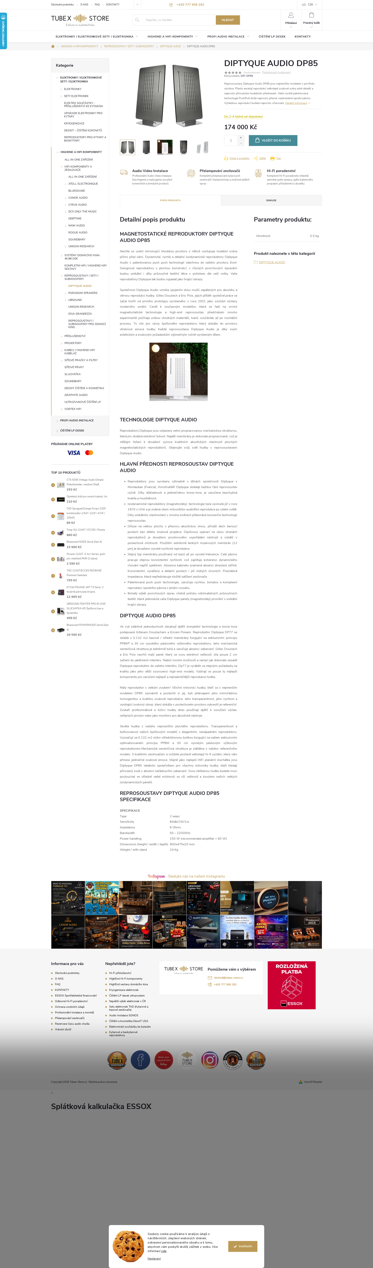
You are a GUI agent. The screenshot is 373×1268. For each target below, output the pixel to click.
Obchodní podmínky (62, 4)
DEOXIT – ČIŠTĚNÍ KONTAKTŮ (83, 130)
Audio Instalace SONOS (123, 1015)
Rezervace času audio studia (72, 1024)
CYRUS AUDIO (77, 205)
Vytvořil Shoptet (313, 1082)
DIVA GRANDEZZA (80, 314)
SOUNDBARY (76, 239)
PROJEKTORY (73, 343)
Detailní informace (296, 103)
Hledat (228, 20)
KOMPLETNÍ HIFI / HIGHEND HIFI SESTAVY (85, 267)
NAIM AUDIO (76, 225)
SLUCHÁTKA (72, 374)
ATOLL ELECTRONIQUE (83, 184)
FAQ (97, 4)
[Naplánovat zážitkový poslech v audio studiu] (163, 1060)
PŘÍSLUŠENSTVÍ (74, 336)
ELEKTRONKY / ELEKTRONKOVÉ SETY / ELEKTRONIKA (81, 79)
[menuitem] (97, 37)
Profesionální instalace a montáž (74, 1012)
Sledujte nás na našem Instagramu (196, 876)
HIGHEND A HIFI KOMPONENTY (81, 152)
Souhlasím (245, 1246)
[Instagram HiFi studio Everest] (210, 1060)
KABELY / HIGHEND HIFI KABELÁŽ (79, 351)
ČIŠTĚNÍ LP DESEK (72, 430)
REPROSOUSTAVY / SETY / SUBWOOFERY (81, 277)
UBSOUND (75, 300)
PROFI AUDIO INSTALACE (77, 420)
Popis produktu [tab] (170, 200)
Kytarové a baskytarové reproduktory (123, 1034)
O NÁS (84, 4)
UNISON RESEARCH (81, 246)
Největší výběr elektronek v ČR (127, 1001)
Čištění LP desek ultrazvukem (127, 995)
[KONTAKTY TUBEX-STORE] (117, 1060)
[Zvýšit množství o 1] (241, 138)
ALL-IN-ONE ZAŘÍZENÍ (78, 160)
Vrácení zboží (63, 1029)
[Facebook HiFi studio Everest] (140, 1060)
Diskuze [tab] (271, 200)
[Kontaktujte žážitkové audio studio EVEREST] (256, 1060)
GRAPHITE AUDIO (76, 395)
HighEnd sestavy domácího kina (128, 984)
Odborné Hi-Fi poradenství (71, 1001)
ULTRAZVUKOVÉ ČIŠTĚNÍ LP (82, 402)
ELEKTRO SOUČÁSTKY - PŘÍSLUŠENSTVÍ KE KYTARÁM (83, 104)
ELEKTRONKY (72, 89)
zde (163, 1251)
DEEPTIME (74, 218)
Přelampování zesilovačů (70, 1018)
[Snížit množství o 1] (241, 143)
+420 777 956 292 (225, 984)
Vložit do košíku (276, 140)
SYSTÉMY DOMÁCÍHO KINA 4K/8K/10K (82, 256)
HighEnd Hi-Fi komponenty (125, 978)
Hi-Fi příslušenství (120, 973)
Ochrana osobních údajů (70, 1007)
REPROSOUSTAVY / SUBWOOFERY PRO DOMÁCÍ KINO (87, 324)
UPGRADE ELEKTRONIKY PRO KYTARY (83, 114)
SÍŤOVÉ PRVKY (74, 367)
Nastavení (154, 1258)
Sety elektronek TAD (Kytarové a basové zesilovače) (128, 1008)
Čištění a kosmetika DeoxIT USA (128, 1021)
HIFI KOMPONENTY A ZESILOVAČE (78, 168)
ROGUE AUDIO (77, 232)
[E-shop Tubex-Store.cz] (187, 1060)
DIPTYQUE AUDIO (80, 286)
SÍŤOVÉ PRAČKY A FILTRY (81, 360)
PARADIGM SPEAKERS (83, 293)
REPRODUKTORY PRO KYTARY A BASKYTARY (85, 138)
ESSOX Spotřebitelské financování (76, 995)
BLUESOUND (76, 191)
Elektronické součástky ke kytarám (130, 1026)
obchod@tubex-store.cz (228, 978)
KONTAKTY (112, 4)
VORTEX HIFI (72, 409)
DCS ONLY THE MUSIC (82, 211)
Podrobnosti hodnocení (276, 72)
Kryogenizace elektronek (124, 990)
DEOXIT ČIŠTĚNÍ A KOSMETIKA (84, 388)
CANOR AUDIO (78, 198)
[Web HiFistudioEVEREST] (232, 1060)
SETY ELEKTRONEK (76, 96)
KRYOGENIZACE (74, 123)
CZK (310, 4)
